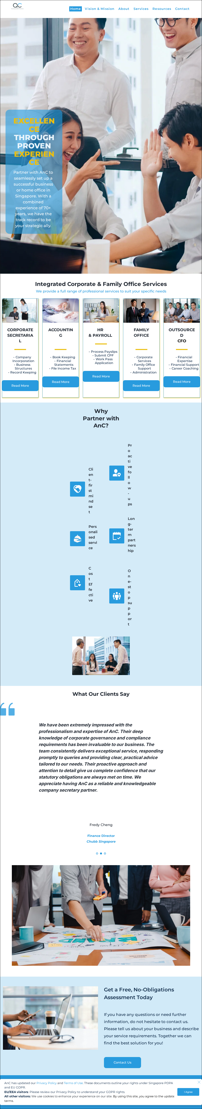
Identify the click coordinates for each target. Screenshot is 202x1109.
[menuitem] (75, 8)
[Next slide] (193, 781)
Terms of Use (73, 1083)
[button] (199, 1082)
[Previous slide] (9, 781)
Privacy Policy (46, 1083)
